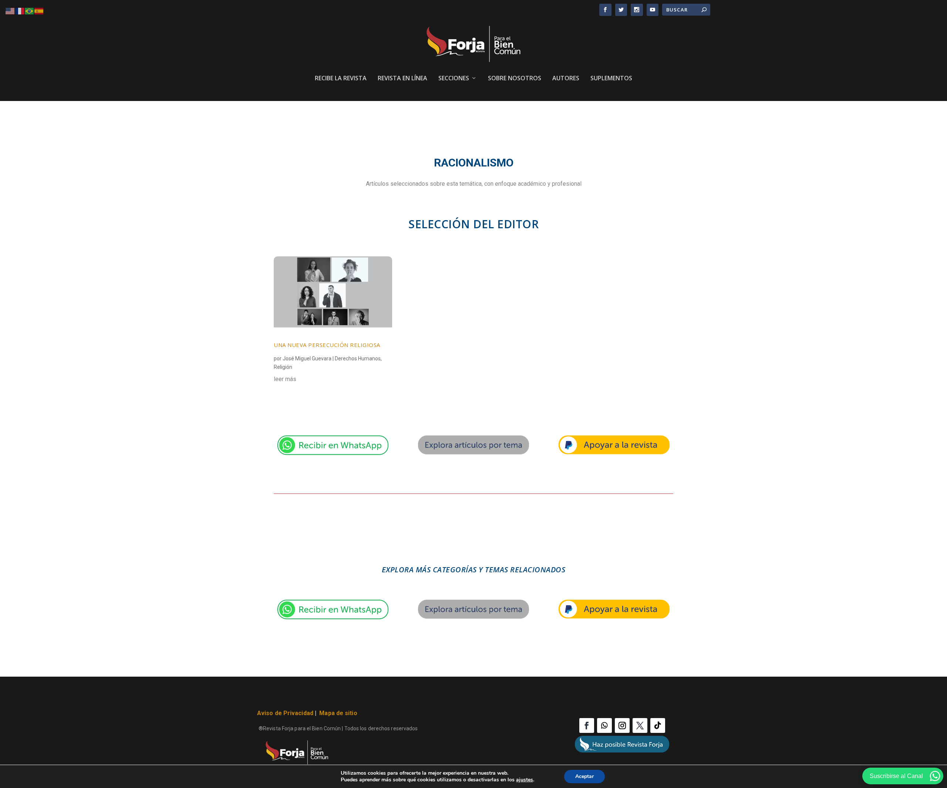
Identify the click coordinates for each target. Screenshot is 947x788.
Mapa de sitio (338, 713)
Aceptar (584, 776)
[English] (10, 10)
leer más (285, 379)
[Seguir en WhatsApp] (604, 725)
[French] (20, 10)
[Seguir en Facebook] (586, 725)
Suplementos (611, 78)
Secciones (453, 78)
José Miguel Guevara (307, 358)
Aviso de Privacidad (285, 713)
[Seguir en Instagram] (622, 725)
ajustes (524, 780)
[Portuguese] (29, 10)
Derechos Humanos (358, 358)
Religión (283, 367)
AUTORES (565, 78)
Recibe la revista (341, 78)
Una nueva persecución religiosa (327, 344)
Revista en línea (402, 78)
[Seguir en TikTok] (657, 725)
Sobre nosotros (514, 78)
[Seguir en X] (640, 725)
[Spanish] (39, 10)
